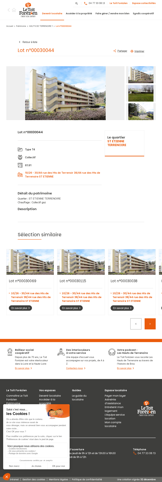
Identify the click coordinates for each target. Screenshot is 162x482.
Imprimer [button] (139, 51)
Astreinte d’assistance (113, 401)
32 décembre (148, 479)
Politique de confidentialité (87, 479)
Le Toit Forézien (119, 3)
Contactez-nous (74, 368)
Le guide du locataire (79, 397)
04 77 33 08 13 (97, 3)
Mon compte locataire (113, 424)
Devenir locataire (52, 13)
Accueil (9, 26)
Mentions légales (58, 479)
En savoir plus (19, 308)
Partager (122, 50)
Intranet (14, 479)
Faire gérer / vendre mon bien (112, 13)
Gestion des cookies (33, 479)
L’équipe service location (115, 416)
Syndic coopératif (143, 13)
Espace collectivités (144, 3)
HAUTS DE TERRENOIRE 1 (41, 26)
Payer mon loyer (115, 396)
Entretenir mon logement (114, 409)
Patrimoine (21, 26)
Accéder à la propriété (79, 13)
